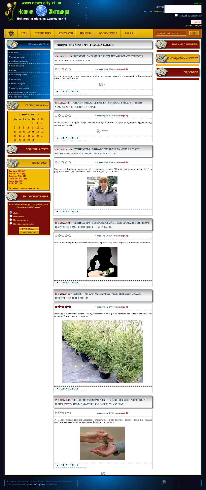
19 (15, 136)
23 (33, 136)
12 (15, 131)
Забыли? (158, 11)
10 (38, 127)
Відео (13, 70)
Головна (15, 52)
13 (20, 131)
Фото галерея (18, 83)
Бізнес (77, 294)
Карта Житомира (19, 96)
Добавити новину (20, 61)
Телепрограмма (19, 74)
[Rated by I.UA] (171, 485)
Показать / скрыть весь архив (23, 188)
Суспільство (81, 149)
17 (38, 131)
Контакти (66, 33)
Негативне (18, 216)
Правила (86, 33)
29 (29, 140)
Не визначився (20, 220)
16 (33, 131)
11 (42, 127)
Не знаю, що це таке (23, 224)
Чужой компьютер (190, 15)
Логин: (160, 7)
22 (29, 136)
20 (20, 136)
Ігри (24, 33)
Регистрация (194, 25)
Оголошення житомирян (23, 92)
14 (24, 131)
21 (24, 136)
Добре (16, 213)
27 (20, 140)
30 (33, 140)
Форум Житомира (20, 88)
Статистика (43, 33)
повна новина (68, 91)
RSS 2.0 (129, 33)
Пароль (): (153, 11)
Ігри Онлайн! (17, 65)
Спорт (77, 103)
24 (38, 136)
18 (42, 131)
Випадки (79, 56)
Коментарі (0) (121, 69)
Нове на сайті (18, 57)
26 (15, 140)
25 (42, 136)
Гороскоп (16, 79)
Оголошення (108, 33)
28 (24, 140)
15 (29, 131)
